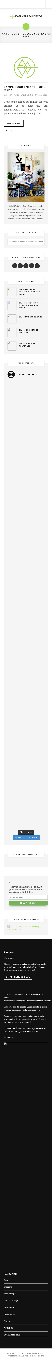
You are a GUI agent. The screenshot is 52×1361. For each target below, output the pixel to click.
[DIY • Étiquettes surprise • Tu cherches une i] (26, 459)
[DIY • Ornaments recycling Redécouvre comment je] (26, 526)
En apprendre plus (18, 977)
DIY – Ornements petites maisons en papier (29, 291)
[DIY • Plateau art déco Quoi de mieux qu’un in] (26, 794)
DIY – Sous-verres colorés (28, 331)
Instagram (21, 1001)
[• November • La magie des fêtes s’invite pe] (26, 593)
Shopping (8, 1287)
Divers (7, 1321)
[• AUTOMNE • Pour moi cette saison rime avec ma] (26, 705)
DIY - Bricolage (11, 94)
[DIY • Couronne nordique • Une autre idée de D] (26, 503)
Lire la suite (14, 123)
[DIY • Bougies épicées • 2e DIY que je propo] (26, 548)
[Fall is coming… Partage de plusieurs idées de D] (26, 772)
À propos (8, 1328)
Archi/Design (10, 1294)
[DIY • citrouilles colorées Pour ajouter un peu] (26, 749)
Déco (6, 1280)
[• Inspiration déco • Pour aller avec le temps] (26, 727)
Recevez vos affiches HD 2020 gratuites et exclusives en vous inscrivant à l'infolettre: (26, 889)
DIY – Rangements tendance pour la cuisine (28, 305)
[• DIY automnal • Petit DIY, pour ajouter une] (26, 682)
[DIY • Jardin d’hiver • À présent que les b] (26, 570)
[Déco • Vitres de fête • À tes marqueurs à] (26, 392)
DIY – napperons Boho (30, 317)
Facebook (11, 1001)
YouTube (47, 1001)
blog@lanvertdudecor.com (26, 1031)
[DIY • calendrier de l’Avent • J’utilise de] (26, 481)
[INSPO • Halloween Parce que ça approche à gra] (26, 660)
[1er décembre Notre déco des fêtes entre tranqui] (26, 436)
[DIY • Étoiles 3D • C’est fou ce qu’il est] (26, 414)
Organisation (9, 1314)
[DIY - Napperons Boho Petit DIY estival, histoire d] (26, 816)
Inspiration (9, 1307)
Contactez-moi (12, 1335)
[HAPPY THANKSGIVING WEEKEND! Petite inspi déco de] (26, 638)
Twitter (38, 1001)
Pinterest (30, 1001)
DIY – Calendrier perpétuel (27, 345)
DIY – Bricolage (11, 1300)
